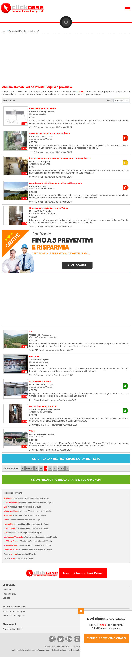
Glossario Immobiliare (13, 629)
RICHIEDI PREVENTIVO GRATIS (106, 638)
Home (4, 31)
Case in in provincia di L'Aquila (20, 554)
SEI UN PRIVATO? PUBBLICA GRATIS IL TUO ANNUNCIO (66, 479)
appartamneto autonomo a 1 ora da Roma (49, 133)
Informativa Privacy (79, 650)
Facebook (52, 639)
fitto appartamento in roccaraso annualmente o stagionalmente (60, 158)
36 (36, 468)
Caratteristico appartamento (43, 406)
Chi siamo (7, 590)
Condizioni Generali (62, 650)
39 (50, 468)
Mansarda (34, 356)
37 (41, 468)
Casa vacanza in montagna (42, 108)
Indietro (29, 468)
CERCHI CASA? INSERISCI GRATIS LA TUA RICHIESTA (66, 458)
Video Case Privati (77, 639)
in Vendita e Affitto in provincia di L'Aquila (26, 498)
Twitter (60, 639)
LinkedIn (68, 639)
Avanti (61, 468)
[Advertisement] (66, 60)
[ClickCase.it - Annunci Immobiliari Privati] (22, 15)
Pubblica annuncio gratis (14, 611)
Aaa (31, 331)
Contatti (6, 598)
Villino (32, 431)
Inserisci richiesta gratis (13, 615)
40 (55, 468)
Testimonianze (9, 594)
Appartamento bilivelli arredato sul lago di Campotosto (55, 183)
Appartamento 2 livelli (40, 381)
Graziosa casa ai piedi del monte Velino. (48, 208)
